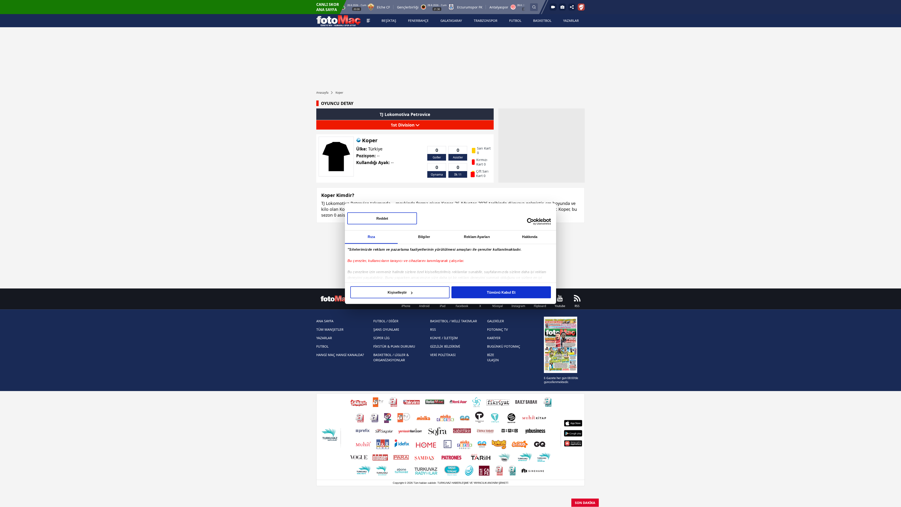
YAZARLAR (324, 338)
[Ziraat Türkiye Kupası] (581, 7)
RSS (433, 329)
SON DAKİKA (585, 502)
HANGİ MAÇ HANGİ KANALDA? (340, 355)
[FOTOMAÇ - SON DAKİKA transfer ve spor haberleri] (338, 20)
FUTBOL (322, 346)
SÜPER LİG (381, 338)
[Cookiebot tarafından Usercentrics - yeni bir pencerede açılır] (530, 221)
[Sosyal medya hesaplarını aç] (571, 7)
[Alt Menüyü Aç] (368, 20)
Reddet (382, 218)
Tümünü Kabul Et (501, 292)
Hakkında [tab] (530, 237)
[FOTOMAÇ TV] (553, 7)
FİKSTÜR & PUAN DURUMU (394, 346)
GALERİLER (495, 321)
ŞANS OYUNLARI (386, 329)
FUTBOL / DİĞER (385, 321)
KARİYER (493, 338)
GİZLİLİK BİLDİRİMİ (445, 346)
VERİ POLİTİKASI (443, 355)
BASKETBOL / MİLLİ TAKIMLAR (453, 321)
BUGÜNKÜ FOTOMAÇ (503, 346)
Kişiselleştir (397, 292)
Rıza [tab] (371, 237)
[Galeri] (562, 7)
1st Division (403, 125)
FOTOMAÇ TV (497, 329)
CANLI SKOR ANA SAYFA (327, 7)
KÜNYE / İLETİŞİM (444, 338)
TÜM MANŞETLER (330, 329)
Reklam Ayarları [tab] (477, 237)
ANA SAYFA (324, 321)
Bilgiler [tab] (424, 237)
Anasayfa (322, 93)
